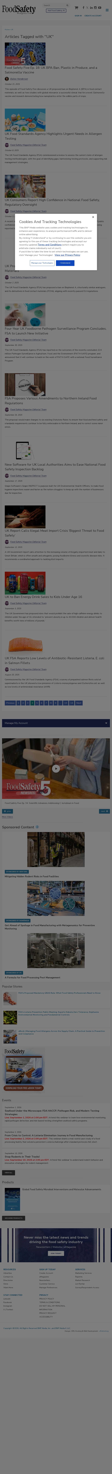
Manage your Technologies (42, 263)
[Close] (93, 217)
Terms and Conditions (50, 244)
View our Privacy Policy (67, 255)
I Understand (65, 263)
